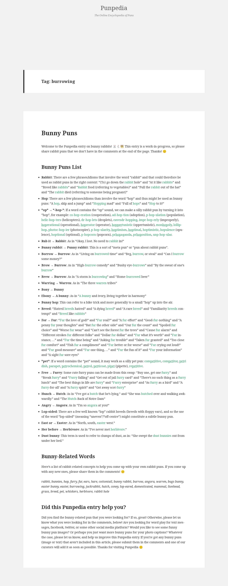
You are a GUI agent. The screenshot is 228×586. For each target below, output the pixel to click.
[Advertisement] (114, 43)
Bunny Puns (59, 133)
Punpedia (114, 8)
